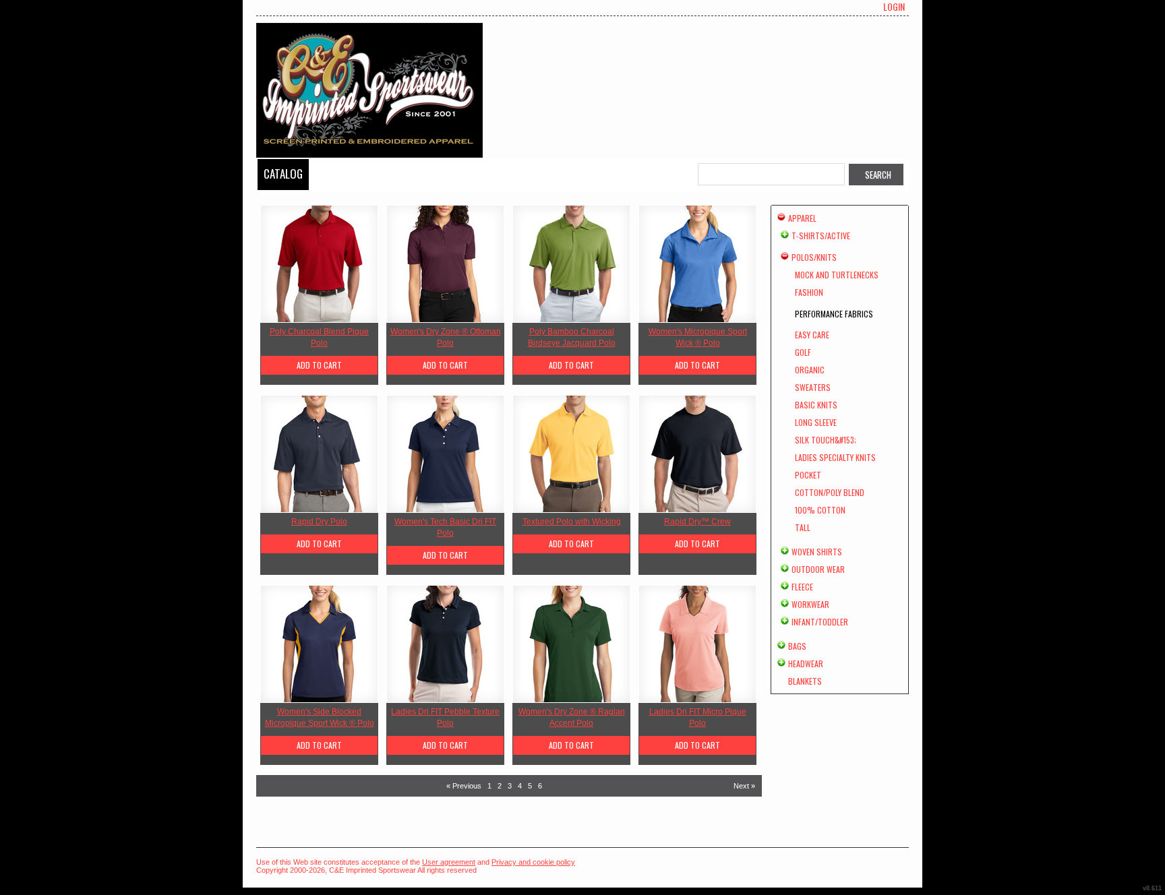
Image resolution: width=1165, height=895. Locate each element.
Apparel (802, 218)
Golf (803, 352)
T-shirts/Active (820, 235)
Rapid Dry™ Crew (697, 521)
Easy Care (812, 334)
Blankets (805, 681)
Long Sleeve (816, 422)
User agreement (448, 862)
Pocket (808, 475)
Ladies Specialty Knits (835, 457)
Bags (797, 646)
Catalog (283, 173)
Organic (810, 369)
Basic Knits (816, 404)
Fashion (809, 292)
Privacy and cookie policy (533, 862)
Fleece (802, 586)
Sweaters (813, 387)
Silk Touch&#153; (825, 439)
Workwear (810, 604)
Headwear (805, 663)
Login (894, 6)
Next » (744, 786)
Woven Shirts (816, 551)
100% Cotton (820, 510)
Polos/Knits (814, 257)
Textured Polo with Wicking (571, 521)
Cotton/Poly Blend (829, 492)
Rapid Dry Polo (319, 521)
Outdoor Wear (818, 569)
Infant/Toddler (819, 621)
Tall (802, 527)
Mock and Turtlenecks (836, 274)
